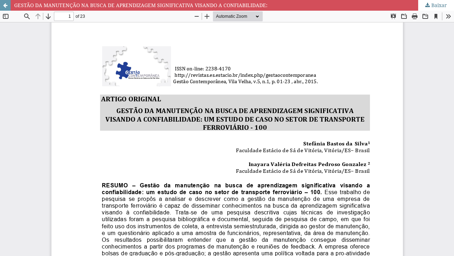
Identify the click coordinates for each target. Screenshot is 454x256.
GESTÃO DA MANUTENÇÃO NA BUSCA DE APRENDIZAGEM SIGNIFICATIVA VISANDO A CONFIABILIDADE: (140, 5)
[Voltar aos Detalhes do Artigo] (5, 5)
